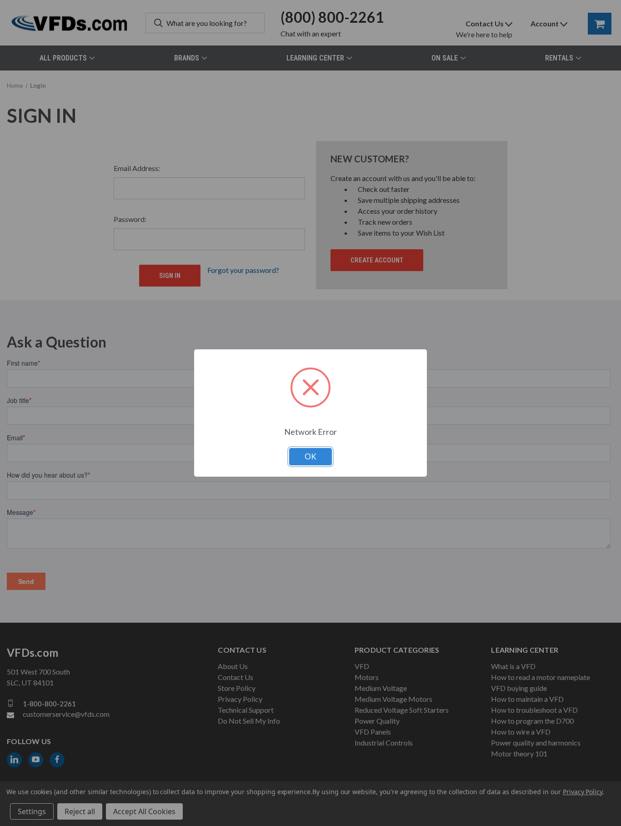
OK (310, 456)
